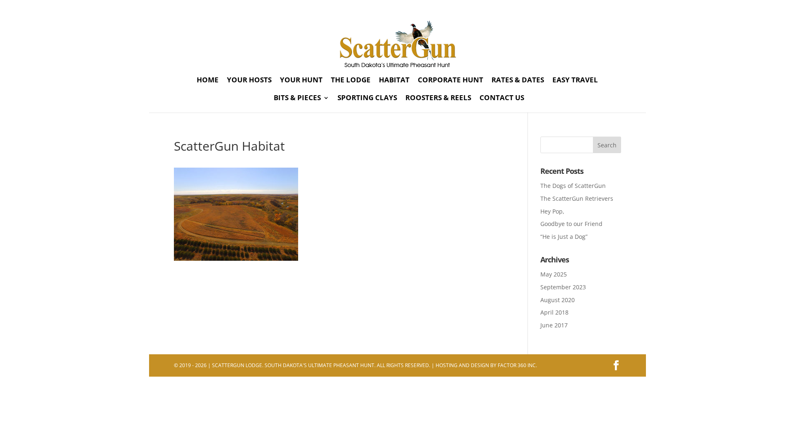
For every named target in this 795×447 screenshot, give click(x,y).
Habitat (394, 80)
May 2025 (553, 274)
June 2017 (554, 325)
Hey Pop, (552, 211)
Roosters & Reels (438, 98)
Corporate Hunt (450, 80)
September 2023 (563, 287)
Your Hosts (249, 80)
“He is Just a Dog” (564, 236)
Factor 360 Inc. (517, 365)
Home (208, 80)
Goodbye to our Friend (571, 224)
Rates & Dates (517, 80)
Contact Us (501, 98)
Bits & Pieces (297, 98)
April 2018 (554, 312)
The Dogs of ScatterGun (573, 186)
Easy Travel (575, 80)
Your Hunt (301, 80)
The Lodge (351, 80)
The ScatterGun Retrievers (576, 198)
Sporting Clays (367, 98)
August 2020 (557, 300)
